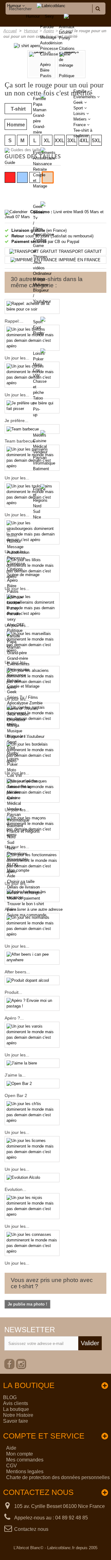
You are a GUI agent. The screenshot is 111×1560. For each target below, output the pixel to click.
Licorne (65, 32)
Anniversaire (44, 158)
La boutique (16, 1409)
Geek (38, 206)
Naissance (42, 163)
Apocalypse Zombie (25, 703)
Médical (40, 446)
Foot (37, 327)
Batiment (41, 468)
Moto (37, 364)
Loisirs (39, 353)
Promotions (17, 853)
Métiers (39, 435)
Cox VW (14, 775)
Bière (11, 586)
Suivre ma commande (26, 915)
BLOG (12, 864)
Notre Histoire (18, 1415)
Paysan (40, 457)
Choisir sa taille (21, 881)
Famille (39, 98)
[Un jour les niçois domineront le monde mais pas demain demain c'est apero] (32, 1206)
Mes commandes (24, 1459)
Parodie (14, 613)
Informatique (44, 463)
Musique (40, 284)
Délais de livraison (23, 887)
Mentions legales (24, 1471)
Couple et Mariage (23, 686)
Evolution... (15, 1189)
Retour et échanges (24, 892)
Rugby (38, 333)
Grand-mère (17, 658)
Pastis (12, 591)
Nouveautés (17, 859)
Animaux (67, 26)
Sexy (49, 16)
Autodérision (18, 552)
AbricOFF (15, 625)
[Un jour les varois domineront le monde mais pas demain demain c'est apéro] (32, 1035)
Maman (39, 110)
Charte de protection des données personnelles (58, 1477)
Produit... (13, 992)
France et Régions (23, 831)
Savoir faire (15, 1421)
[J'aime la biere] (32, 1063)
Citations (67, 48)
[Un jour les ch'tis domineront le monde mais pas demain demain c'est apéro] (32, 1112)
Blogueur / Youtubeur (25, 736)
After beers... (17, 971)
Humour (33, 16)
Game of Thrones (22, 708)
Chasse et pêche (22, 781)
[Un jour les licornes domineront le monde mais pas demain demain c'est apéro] (32, 1149)
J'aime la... (15, 1075)
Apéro (12, 580)
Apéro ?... (14, 1018)
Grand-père (17, 652)
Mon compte (18, 870)
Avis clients (15, 1403)
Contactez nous (31, 1529)
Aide (11, 876)
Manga (39, 279)
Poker (38, 359)
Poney (64, 38)
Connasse (16, 563)
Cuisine (39, 440)
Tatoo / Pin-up (19, 786)
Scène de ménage (23, 574)
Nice (37, 517)
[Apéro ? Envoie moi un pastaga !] (32, 1003)
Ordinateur (42, 273)
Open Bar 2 (16, 1095)
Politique (66, 75)
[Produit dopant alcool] (32, 980)
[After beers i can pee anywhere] (32, 957)
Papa (37, 104)
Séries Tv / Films (22, 697)
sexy (11, 619)
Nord (37, 506)
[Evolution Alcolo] (32, 1178)
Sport (38, 321)
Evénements (44, 152)
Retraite (40, 169)
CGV (11, 1465)
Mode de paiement (23, 898)
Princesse (16, 558)
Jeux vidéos (18, 714)
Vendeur (40, 452)
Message (15, 546)
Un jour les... (17, 946)
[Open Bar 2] (32, 1083)
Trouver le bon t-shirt (25, 903)
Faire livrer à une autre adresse (35, 909)
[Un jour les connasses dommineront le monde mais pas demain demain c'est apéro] (32, 1243)
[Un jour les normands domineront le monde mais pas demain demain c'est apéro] (32, 926)
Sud (36, 511)
